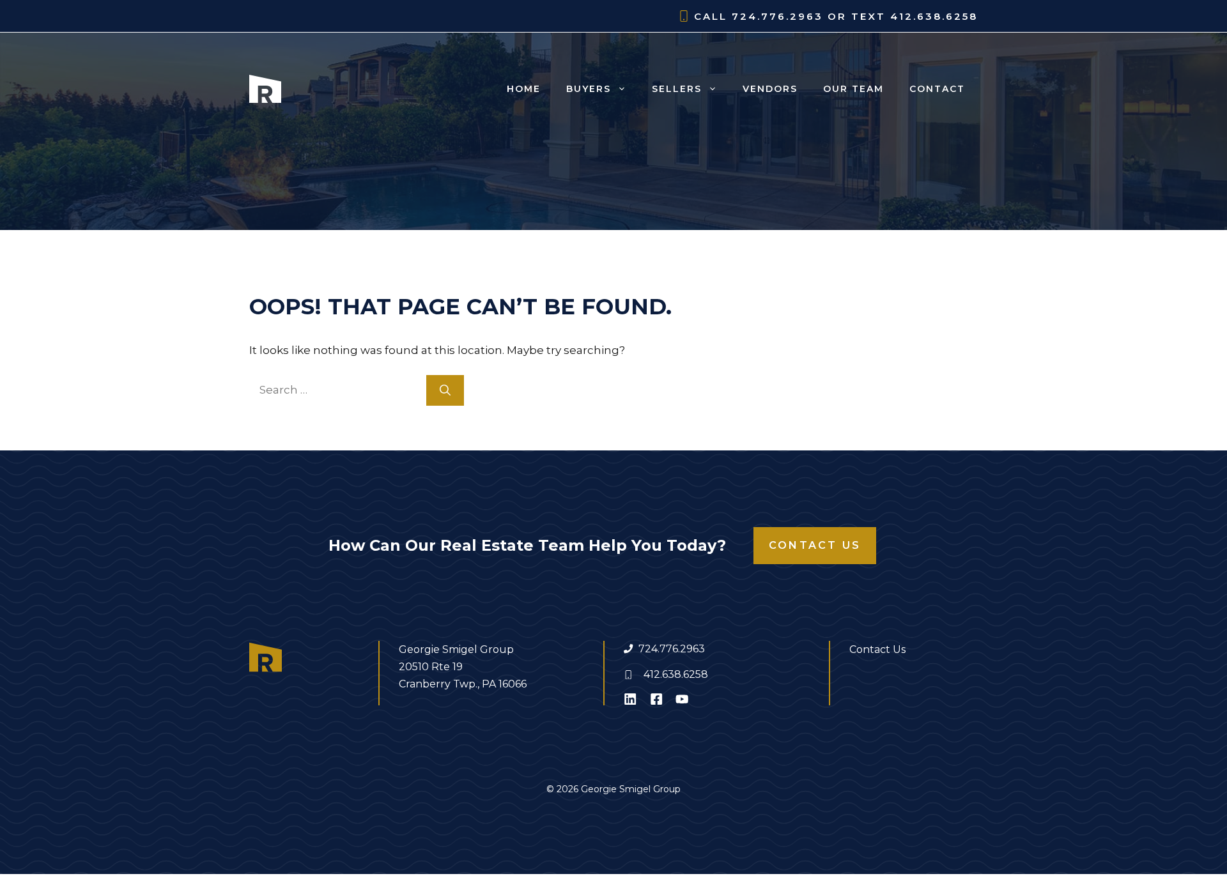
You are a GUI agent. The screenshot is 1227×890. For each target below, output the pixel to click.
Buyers (588, 89)
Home (524, 89)
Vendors (770, 89)
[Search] (445, 390)
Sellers (677, 89)
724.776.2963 (671, 649)
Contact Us (815, 545)
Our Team (853, 89)
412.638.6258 (676, 674)
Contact (937, 89)
